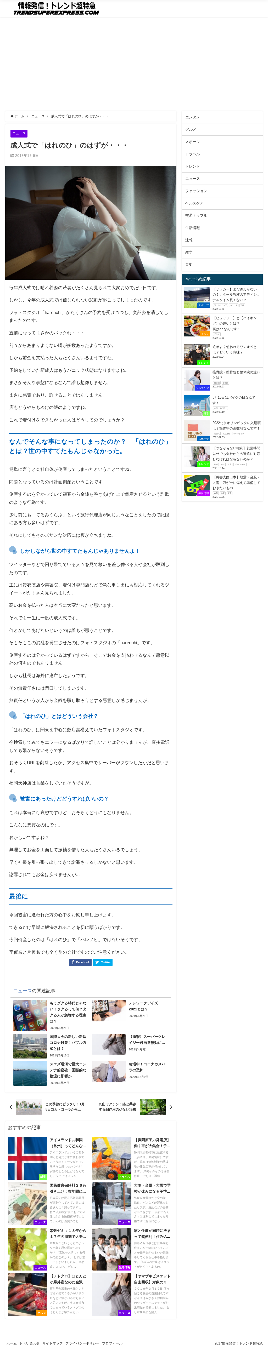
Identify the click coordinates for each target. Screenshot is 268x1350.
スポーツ (192, 142)
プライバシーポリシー (82, 1343)
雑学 (189, 252)
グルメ (190, 129)
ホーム (12, 1343)
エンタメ (192, 117)
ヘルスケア (194, 203)
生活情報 (192, 228)
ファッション (196, 191)
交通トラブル (196, 215)
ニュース (19, 133)
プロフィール (112, 1343)
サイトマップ (52, 1343)
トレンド (192, 166)
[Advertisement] (134, 64)
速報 (189, 240)
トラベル (192, 154)
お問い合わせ (29, 1343)
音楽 (189, 264)
